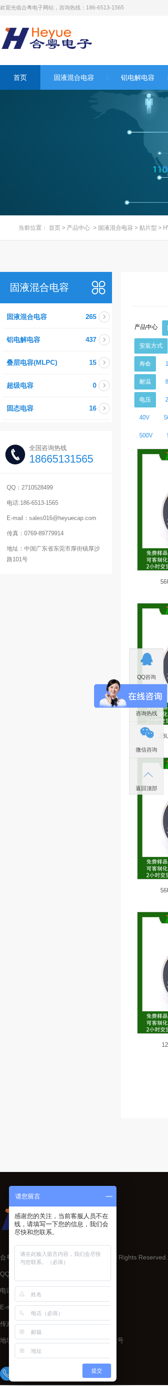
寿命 (145, 363)
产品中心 (78, 227)
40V (144, 417)
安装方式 (151, 345)
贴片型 (148, 227)
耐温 (145, 381)
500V (146, 435)
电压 (145, 399)
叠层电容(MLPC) (51, 362)
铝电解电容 (138, 77)
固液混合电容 (74, 77)
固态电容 (51, 408)
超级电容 (51, 385)
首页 (20, 77)
